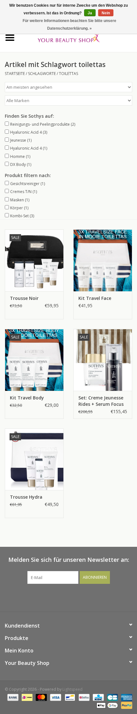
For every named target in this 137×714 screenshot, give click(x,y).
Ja (90, 13)
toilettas (68, 73)
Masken (19, 200)
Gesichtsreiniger (27, 183)
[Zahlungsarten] (12, 697)
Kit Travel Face (94, 298)
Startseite (15, 73)
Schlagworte (42, 73)
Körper (19, 208)
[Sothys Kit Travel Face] (102, 260)
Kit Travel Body (27, 398)
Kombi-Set (22, 216)
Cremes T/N (23, 191)
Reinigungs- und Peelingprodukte (42, 124)
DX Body (20, 164)
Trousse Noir (24, 298)
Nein (106, 13)
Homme (20, 156)
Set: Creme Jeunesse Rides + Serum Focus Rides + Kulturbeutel (101, 401)
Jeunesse (21, 140)
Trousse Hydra (26, 497)
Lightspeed (72, 689)
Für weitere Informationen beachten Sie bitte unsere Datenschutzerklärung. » (69, 25)
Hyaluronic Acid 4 (28, 132)
